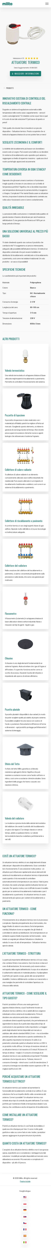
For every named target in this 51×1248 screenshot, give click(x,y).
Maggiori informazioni (27, 73)
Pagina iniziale (25, 1181)
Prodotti (10, 88)
